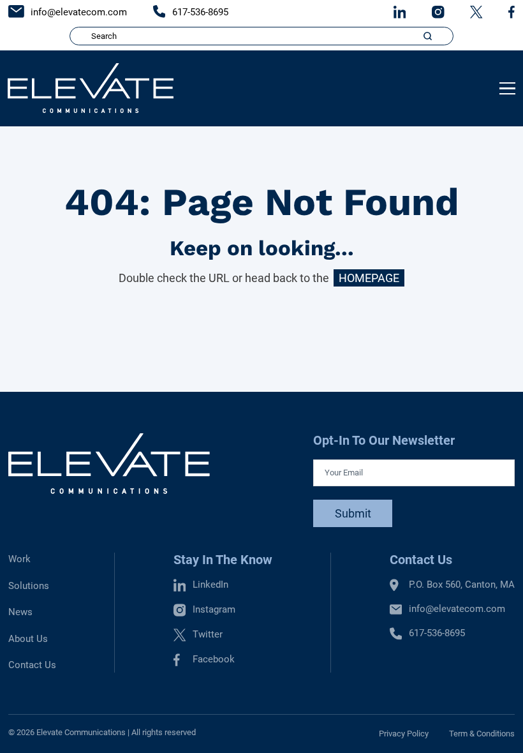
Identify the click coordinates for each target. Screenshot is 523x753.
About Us (28, 639)
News (20, 612)
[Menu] (507, 88)
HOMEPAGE (369, 278)
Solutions (28, 586)
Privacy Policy (404, 733)
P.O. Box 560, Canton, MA (462, 584)
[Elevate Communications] (90, 88)
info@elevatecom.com (77, 12)
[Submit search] (428, 36)
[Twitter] (476, 12)
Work (19, 559)
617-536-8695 (199, 12)
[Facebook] (511, 12)
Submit (353, 513)
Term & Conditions (482, 733)
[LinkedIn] (400, 12)
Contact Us (32, 665)
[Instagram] (438, 12)
